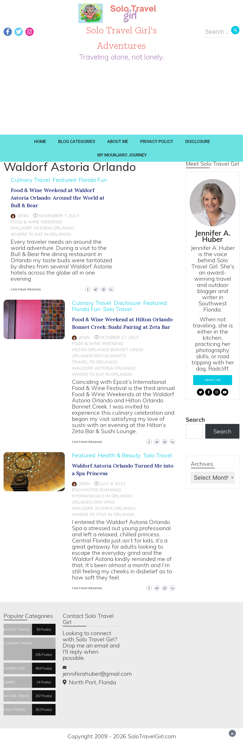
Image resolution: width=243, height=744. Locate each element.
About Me (117, 141)
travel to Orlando (94, 362)
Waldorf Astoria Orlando (42, 228)
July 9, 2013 (112, 483)
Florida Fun (93, 179)
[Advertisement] (121, 99)
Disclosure (197, 141)
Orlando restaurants (99, 355)
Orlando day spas (93, 502)
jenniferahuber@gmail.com (97, 673)
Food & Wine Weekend (36, 222)
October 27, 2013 (119, 337)
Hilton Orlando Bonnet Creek (107, 349)
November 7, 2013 (59, 215)
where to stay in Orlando (103, 514)
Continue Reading (26, 289)
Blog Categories (76, 141)
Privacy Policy (156, 141)
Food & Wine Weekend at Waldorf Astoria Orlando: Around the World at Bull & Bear (57, 198)
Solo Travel (117, 308)
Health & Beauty (119, 455)
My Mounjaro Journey (122, 154)
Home (40, 141)
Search (195, 420)
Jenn (23, 215)
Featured (64, 179)
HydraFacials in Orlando (102, 496)
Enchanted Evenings (96, 489)
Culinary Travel (30, 179)
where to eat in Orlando (41, 234)
